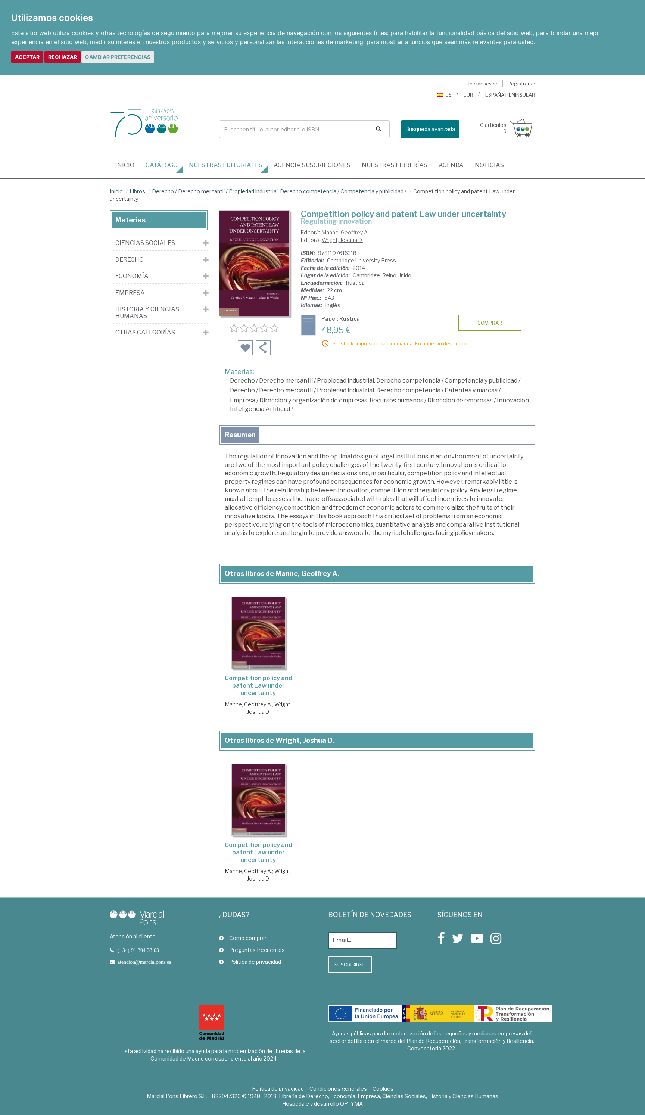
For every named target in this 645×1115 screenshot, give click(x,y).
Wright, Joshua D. (342, 240)
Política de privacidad (255, 962)
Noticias (489, 165)
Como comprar (248, 938)
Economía (132, 276)
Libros (137, 191)
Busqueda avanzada (430, 129)
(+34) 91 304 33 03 (138, 950)
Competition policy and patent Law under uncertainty (258, 686)
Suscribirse (349, 965)
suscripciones (312, 165)
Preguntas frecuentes (257, 950)
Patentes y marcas (471, 390)
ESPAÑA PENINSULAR (510, 95)
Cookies (383, 1089)
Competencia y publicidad (371, 191)
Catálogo (162, 165)
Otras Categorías (145, 332)
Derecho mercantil (201, 191)
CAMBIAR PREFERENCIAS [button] (117, 57)
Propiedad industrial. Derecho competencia (282, 191)
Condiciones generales (338, 1089)
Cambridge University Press (361, 260)
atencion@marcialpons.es (144, 962)
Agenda (451, 165)
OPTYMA (351, 1103)
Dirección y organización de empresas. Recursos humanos (341, 400)
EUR (468, 95)
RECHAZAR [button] (62, 57)
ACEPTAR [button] (27, 57)
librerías (394, 165)
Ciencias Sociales (145, 243)
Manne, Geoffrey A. (345, 232)
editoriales (225, 165)
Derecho (163, 191)
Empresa (242, 400)
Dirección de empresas (460, 400)
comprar (489, 323)
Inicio (127, 165)
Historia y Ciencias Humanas (147, 312)
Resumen (240, 435)
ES (449, 95)
